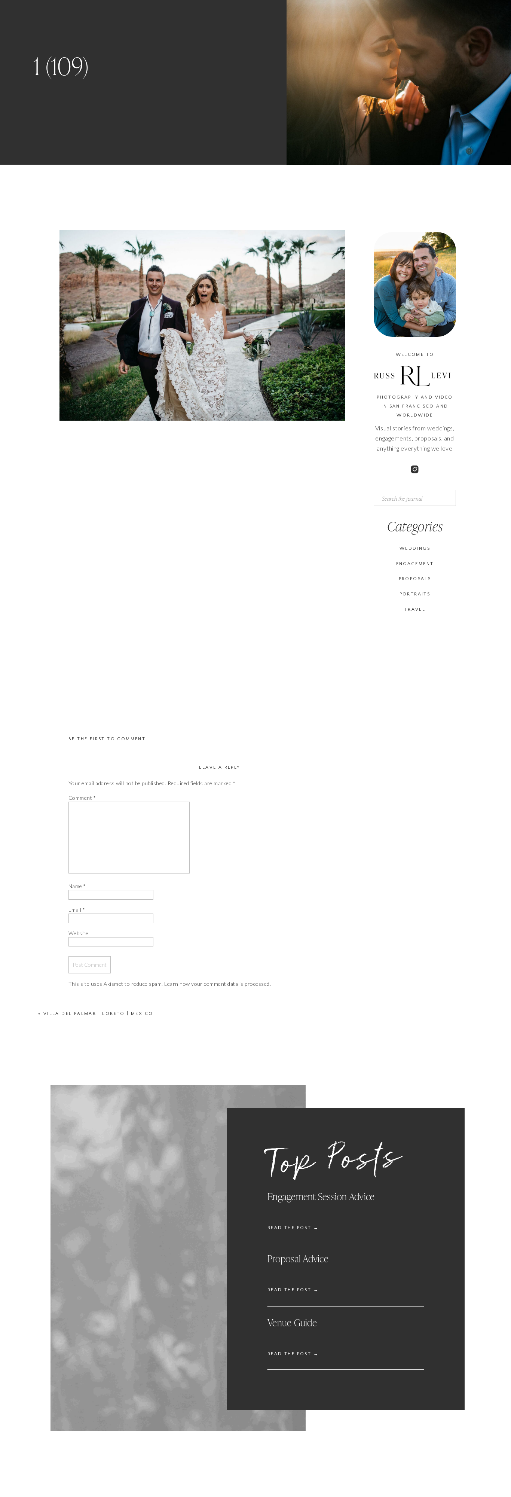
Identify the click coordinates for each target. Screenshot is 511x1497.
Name (77, 886)
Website (78, 933)
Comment (82, 798)
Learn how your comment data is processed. (217, 984)
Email (76, 909)
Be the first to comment (107, 739)
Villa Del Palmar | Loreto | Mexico (98, 1013)
